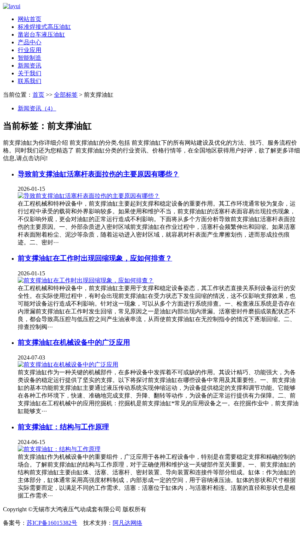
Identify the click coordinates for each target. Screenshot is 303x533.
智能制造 (29, 58)
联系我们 (29, 81)
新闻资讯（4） (37, 108)
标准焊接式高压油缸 (44, 27)
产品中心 (29, 42)
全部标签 (66, 95)
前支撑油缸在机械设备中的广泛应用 (74, 342)
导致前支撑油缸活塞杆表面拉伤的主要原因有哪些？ (98, 174)
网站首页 (29, 19)
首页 (38, 95)
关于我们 (29, 73)
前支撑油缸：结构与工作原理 (63, 427)
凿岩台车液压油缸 (41, 34)
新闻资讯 (29, 65)
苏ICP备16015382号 (52, 523)
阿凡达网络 (127, 523)
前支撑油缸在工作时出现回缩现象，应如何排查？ (95, 258)
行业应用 (29, 50)
